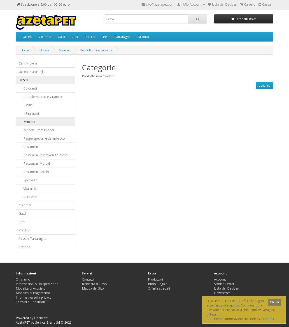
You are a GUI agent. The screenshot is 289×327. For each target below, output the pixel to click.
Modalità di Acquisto (31, 288)
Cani (75, 37)
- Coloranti (28, 88)
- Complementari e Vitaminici (41, 96)
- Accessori (28, 197)
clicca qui (267, 319)
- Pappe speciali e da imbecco (42, 138)
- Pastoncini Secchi (34, 172)
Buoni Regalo (158, 284)
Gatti (61, 37)
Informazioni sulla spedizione (37, 284)
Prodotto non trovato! (96, 50)
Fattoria (143, 37)
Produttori (155, 279)
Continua (264, 86)
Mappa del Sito (93, 288)
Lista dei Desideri (226, 288)
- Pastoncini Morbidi (35, 163)
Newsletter (222, 293)
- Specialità (28, 180)
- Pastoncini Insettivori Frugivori (43, 155)
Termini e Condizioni (31, 302)
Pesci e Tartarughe (117, 37)
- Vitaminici (28, 188)
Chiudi (274, 302)
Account (220, 279)
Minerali (64, 50)
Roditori (90, 37)
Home (25, 50)
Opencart (41, 318)
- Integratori (29, 113)
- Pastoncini (29, 147)
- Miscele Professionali (36, 130)
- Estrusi (26, 105)
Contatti (88, 279)
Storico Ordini (224, 284)
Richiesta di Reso (94, 284)
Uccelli (27, 37)
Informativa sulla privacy (33, 297)
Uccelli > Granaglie (32, 71)
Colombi (45, 37)
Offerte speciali (159, 288)
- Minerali (27, 122)
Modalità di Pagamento (33, 293)
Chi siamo (23, 279)
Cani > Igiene (28, 63)
